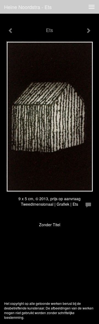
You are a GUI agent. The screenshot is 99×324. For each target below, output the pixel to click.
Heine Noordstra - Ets (28, 6)
